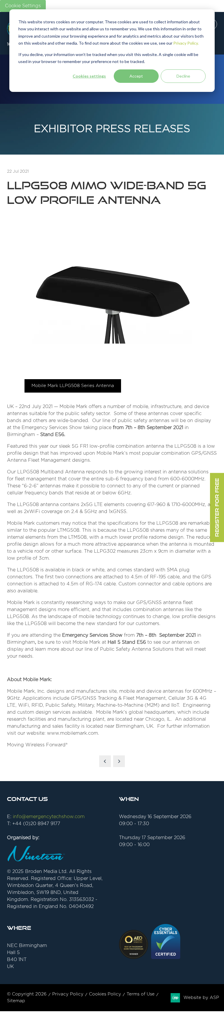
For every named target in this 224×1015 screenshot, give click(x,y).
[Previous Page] (105, 761)
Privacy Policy (67, 994)
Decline (183, 76)
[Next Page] (119, 761)
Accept (136, 76)
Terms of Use (141, 994)
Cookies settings (89, 76)
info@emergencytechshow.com (49, 816)
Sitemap (16, 1001)
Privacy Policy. (186, 43)
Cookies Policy (105, 994)
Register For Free (217, 507)
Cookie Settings (23, 6)
